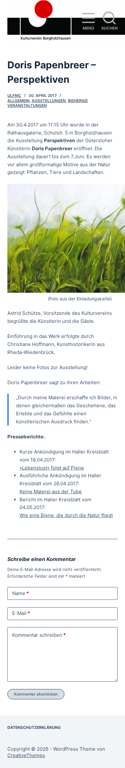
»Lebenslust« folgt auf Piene (52, 468)
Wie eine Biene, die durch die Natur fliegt (66, 515)
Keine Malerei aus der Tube (51, 491)
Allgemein (18, 100)
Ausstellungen (49, 100)
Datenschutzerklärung (34, 727)
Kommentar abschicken (36, 694)
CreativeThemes (26, 755)
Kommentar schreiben (39, 635)
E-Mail (21, 613)
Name (20, 593)
